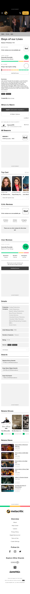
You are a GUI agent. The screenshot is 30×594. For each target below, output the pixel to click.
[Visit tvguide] (15, 568)
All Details (5, 350)
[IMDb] (23, 580)
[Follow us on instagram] (15, 552)
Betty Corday (11, 98)
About (15, 522)
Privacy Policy (15, 532)
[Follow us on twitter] (20, 552)
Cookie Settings (15, 541)
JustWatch (26, 118)
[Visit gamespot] (15, 563)
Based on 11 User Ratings (7, 59)
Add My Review (15, 73)
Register (25, 13)
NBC (12, 34)
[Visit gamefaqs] (15, 572)
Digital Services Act (15, 535)
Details (4, 301)
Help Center (15, 525)
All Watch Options (15, 114)
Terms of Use (15, 538)
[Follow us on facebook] (10, 552)
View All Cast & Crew (8, 198)
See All (27, 172)
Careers (15, 529)
